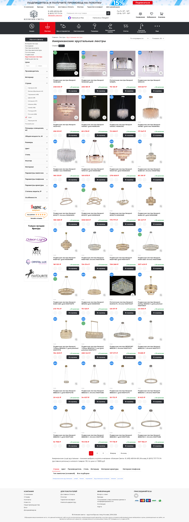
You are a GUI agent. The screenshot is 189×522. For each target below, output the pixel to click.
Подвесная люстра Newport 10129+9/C (64, 125)
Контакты (51, 7)
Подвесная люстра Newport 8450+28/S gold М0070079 (64, 303)
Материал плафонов (131, 469)
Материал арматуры (109, 469)
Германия (33, 94)
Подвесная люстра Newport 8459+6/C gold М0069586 (64, 258)
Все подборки (83, 473)
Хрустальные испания (101, 478)
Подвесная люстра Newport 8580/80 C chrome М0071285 (92, 436)
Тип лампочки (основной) (64, 473)
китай (76, 478)
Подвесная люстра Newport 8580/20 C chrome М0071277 (149, 347)
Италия (32, 104)
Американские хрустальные (62, 478)
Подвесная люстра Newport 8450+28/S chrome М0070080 (149, 258)
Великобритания (35, 91)
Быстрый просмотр (76, 73)
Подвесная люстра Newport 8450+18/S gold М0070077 (121, 258)
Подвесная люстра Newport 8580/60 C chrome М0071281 (149, 391)
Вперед (113, 453)
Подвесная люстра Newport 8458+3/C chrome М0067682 (149, 170)
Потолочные (30, 52)
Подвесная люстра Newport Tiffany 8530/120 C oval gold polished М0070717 (92, 348)
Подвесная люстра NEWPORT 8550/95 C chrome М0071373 (121, 347)
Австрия (32, 88)
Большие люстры (31, 44)
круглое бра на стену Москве (98, 514)
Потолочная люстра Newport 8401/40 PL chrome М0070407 (121, 303)
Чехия (82, 478)
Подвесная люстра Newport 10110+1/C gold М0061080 (92, 170)
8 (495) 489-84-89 (55, 11)
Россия (32, 114)
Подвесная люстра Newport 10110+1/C (149, 81)
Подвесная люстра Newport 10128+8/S (64, 81)
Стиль (86, 469)
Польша (32, 111)
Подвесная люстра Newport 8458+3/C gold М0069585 (149, 214)
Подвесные (29, 54)
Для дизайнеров (113, 7)
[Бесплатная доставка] (66, 64)
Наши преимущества (32, 505)
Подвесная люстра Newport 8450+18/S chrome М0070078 (92, 258)
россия (120, 478)
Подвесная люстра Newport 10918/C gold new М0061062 (149, 125)
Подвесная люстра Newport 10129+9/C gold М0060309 (121, 170)
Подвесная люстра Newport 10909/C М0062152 (121, 125)
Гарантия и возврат (95, 7)
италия (113, 478)
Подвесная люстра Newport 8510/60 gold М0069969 (92, 303)
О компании (29, 7)
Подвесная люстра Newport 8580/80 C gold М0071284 (121, 436)
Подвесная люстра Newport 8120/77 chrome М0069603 (64, 214)
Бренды (40, 7)
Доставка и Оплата (66, 7)
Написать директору (68, 502)
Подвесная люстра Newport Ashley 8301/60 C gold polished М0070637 (150, 304)
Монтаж (80, 7)
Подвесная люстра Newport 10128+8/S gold (92, 81)
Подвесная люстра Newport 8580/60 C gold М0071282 (64, 436)
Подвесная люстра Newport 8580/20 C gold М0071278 (64, 391)
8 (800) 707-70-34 (55, 13)
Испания (32, 101)
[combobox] (139, 38)
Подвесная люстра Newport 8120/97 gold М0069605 (92, 214)
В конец (124, 453)
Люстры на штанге (32, 48)
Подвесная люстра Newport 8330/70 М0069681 (121, 214)
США (30, 117)
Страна (56, 469)
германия (88, 478)
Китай (31, 107)
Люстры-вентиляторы (33, 50)
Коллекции (101, 504)
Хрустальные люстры (33, 57)
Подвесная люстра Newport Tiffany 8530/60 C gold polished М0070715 (65, 348)
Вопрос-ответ (102, 494)
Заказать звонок (55, 15)
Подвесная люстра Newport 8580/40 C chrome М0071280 (92, 391)
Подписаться (143, 3)
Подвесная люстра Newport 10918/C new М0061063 (64, 170)
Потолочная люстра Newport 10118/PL (121, 81)
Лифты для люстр (31, 59)
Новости (27, 502)
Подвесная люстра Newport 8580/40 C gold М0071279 (121, 391)
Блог (25, 507)
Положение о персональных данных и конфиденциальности (111, 500)
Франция (32, 120)
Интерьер (95, 469)
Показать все (29, 124)
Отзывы (27, 497)
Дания (31, 98)
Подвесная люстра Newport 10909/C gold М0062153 (92, 125)
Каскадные (29, 46)
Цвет (63, 469)
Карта (99, 506)
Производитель (74, 469)
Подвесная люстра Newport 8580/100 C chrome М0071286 (149, 436)
